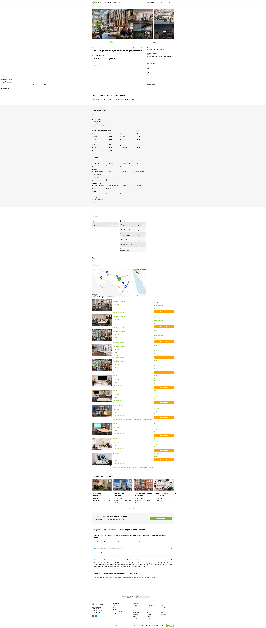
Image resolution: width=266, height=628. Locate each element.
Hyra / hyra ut (107, 2)
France (149, 610)
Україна (149, 618)
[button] (93, 312)
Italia (148, 612)
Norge (134, 607)
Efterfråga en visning (152, 54)
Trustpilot (149, 73)
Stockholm (107, 6)
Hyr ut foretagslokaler (117, 611)
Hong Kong (164, 607)
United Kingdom (151, 605)
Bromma (112, 6)
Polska (162, 605)
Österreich (149, 614)
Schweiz (149, 616)
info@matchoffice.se (97, 610)
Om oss (120, 2)
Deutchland (136, 612)
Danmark (135, 605)
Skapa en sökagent (117, 605)
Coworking (101, 6)
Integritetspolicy (121, 625)
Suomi (134, 610)
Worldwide (163, 614)
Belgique (135, 616)
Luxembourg (136, 618)
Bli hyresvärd (151, 2)
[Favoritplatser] (173, 2)
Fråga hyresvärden (152, 53)
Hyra (96, 6)
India (162, 612)
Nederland (135, 614)
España (149, 607)
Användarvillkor (130, 625)
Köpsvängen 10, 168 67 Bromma (162, 541)
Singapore (163, 610)
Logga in (164, 2)
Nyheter (114, 609)
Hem (93, 6)
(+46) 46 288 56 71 (96, 612)
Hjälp (115, 2)
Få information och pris (153, 52)
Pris (157, 2)
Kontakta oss (115, 613)
